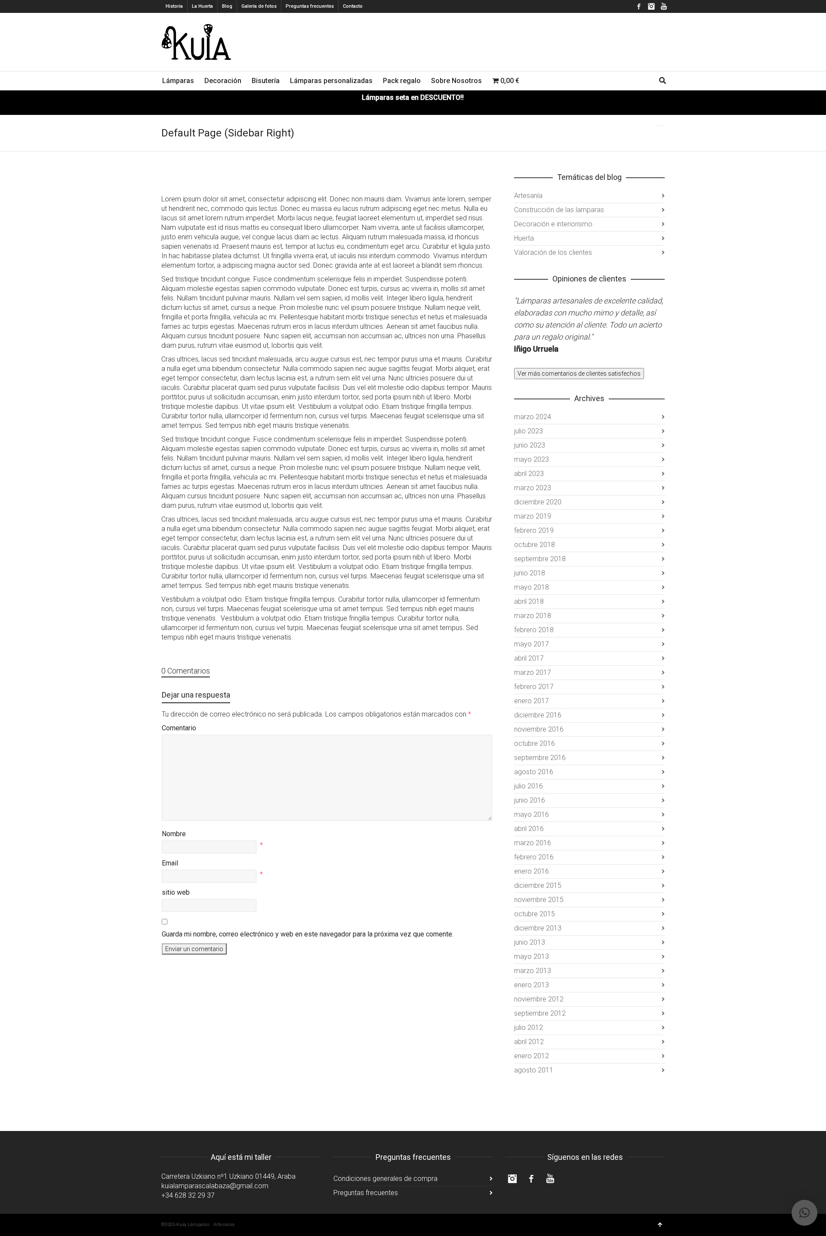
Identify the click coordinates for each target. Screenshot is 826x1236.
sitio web (176, 892)
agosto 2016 (533, 772)
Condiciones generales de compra (385, 1178)
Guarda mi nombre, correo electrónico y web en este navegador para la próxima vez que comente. (307, 934)
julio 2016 (528, 786)
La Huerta (202, 6)
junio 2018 (529, 573)
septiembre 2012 (540, 1013)
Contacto (353, 6)
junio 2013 (529, 942)
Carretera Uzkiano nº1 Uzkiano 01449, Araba (228, 1176)
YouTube (664, 6)
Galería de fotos (259, 6)
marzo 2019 (532, 516)
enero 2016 (531, 871)
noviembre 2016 (539, 729)
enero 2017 (531, 701)
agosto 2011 (533, 1070)
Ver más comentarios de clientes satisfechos (579, 373)
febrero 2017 (534, 687)
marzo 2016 (532, 843)
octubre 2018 (534, 545)
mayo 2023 (531, 459)
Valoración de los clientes (553, 252)
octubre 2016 (534, 743)
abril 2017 (529, 658)
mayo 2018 (531, 587)
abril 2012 (529, 1042)
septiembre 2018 (540, 559)
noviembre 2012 (539, 999)
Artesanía (528, 196)
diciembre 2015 (537, 885)
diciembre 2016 (537, 715)
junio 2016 (529, 800)
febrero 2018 (534, 630)
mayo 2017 (531, 644)
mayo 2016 (531, 814)
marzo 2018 (532, 616)
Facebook (639, 6)
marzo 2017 (532, 672)
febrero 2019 (534, 530)
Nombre (174, 834)
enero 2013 (531, 985)
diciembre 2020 (537, 502)
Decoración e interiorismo (553, 224)
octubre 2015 (534, 914)
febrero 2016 (534, 857)
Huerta (524, 238)
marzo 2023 (532, 488)
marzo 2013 (532, 971)
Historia (174, 6)
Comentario (179, 728)
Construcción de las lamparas (559, 210)
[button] (804, 1213)
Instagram (651, 6)
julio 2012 (528, 1027)
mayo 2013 (531, 956)
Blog (227, 6)
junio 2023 (529, 445)
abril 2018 (529, 601)
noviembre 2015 (539, 900)
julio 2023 (528, 431)
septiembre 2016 (540, 758)
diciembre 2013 (537, 928)
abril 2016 (529, 829)
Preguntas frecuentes (310, 6)
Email (170, 863)
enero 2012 (531, 1056)
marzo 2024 (532, 417)
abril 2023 (529, 474)
